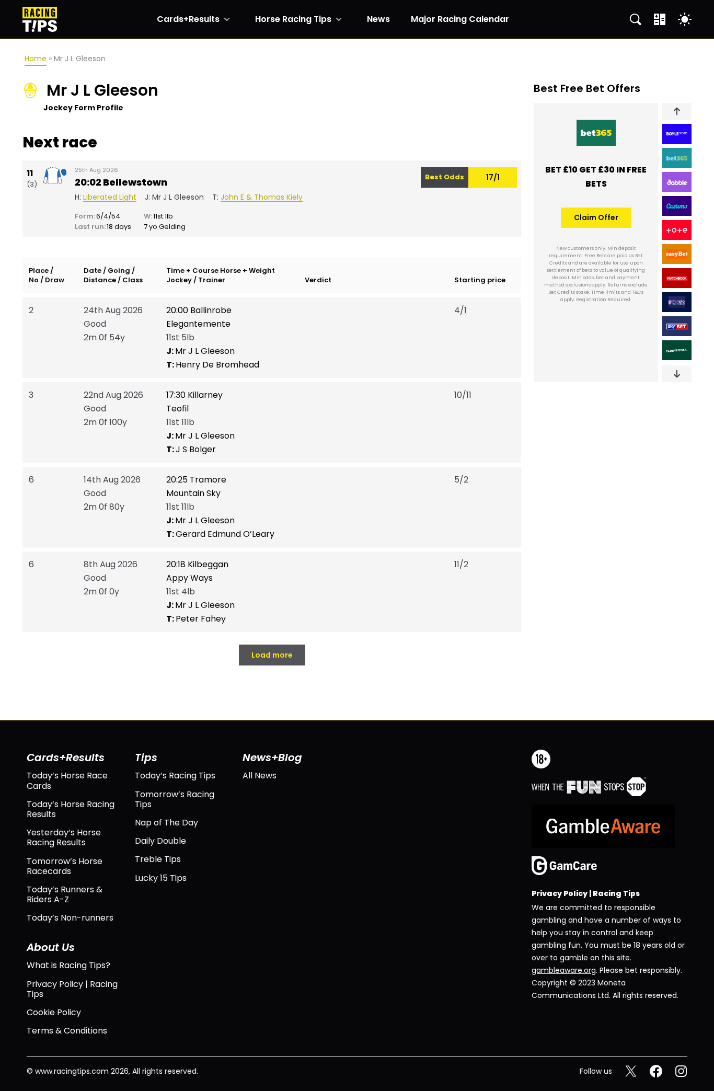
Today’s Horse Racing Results (70, 809)
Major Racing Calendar (460, 19)
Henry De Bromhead (212, 365)
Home (36, 58)
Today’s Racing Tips (175, 775)
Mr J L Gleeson (200, 351)
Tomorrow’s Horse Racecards (64, 866)
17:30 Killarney (194, 395)
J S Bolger (191, 449)
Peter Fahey (196, 619)
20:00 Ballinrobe (199, 310)
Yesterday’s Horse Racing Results (64, 837)
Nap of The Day (166, 823)
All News (260, 775)
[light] (685, 19)
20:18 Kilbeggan (197, 564)
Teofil (177, 409)
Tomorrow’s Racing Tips (174, 799)
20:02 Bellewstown (121, 182)
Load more (272, 655)
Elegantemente (198, 324)
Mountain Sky (193, 493)
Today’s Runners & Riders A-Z (64, 894)
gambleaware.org (564, 970)
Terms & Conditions (67, 1031)
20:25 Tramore (196, 480)
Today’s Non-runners (70, 918)
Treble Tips (158, 859)
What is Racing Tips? (68, 965)
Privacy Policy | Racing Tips (72, 989)
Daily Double (160, 841)
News (378, 19)
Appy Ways (189, 578)
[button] (677, 111)
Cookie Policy (54, 1012)
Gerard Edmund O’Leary (220, 534)
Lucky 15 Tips (161, 878)
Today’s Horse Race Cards (67, 780)
